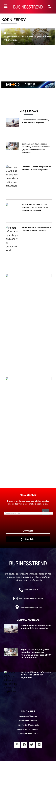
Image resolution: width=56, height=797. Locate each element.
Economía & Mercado (28, 720)
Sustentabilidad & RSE (28, 734)
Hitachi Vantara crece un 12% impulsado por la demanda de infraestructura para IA (35, 207)
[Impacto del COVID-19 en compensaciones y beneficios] (28, 36)
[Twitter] (32, 745)
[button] (49, 7)
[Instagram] (17, 745)
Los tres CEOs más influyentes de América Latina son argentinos (36, 674)
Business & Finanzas (28, 716)
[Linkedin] (39, 745)
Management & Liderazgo (28, 729)
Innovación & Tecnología (28, 725)
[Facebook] (24, 745)
